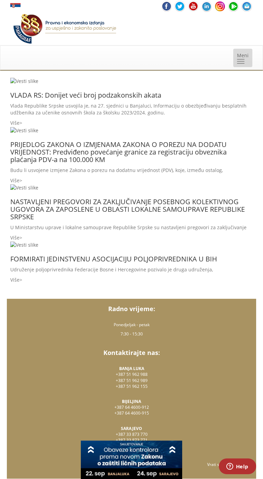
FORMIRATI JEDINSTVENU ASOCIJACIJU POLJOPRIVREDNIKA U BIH (113, 258)
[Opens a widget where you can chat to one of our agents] (237, 467)
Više (15, 123)
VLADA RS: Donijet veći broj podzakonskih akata (85, 95)
